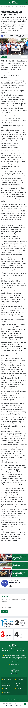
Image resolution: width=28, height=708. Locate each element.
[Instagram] (15, 670)
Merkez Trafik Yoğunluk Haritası (6, 684)
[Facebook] (10, 670)
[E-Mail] (10, 585)
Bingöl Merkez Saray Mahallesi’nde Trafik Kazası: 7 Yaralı (23, 636)
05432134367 (15, 661)
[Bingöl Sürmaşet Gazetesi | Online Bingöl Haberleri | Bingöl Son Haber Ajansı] (14, 2)
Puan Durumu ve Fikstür (19, 684)
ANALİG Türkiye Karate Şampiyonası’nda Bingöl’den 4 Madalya (13, 705)
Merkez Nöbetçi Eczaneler (7, 680)
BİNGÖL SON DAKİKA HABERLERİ (8, 632)
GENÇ (16, 7)
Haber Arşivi (7, 692)
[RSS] (18, 670)
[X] (12, 670)
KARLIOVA (23, 7)
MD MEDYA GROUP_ (15, 582)
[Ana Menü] (1, 2)
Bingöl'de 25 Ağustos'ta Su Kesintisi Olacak (9, 637)
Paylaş (4, 56)
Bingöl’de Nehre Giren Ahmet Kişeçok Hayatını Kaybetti (23, 624)
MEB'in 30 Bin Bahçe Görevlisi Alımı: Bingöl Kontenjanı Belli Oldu (8, 625)
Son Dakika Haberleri (18, 689)
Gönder (4, 611)
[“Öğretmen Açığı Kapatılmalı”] (14, 46)
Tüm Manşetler (7, 688)
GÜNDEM (4, 7)
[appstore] (14, 674)
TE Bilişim (17, 699)
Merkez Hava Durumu (19, 680)
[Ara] (26, 2)
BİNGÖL (10, 7)
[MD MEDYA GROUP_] (4, 583)
